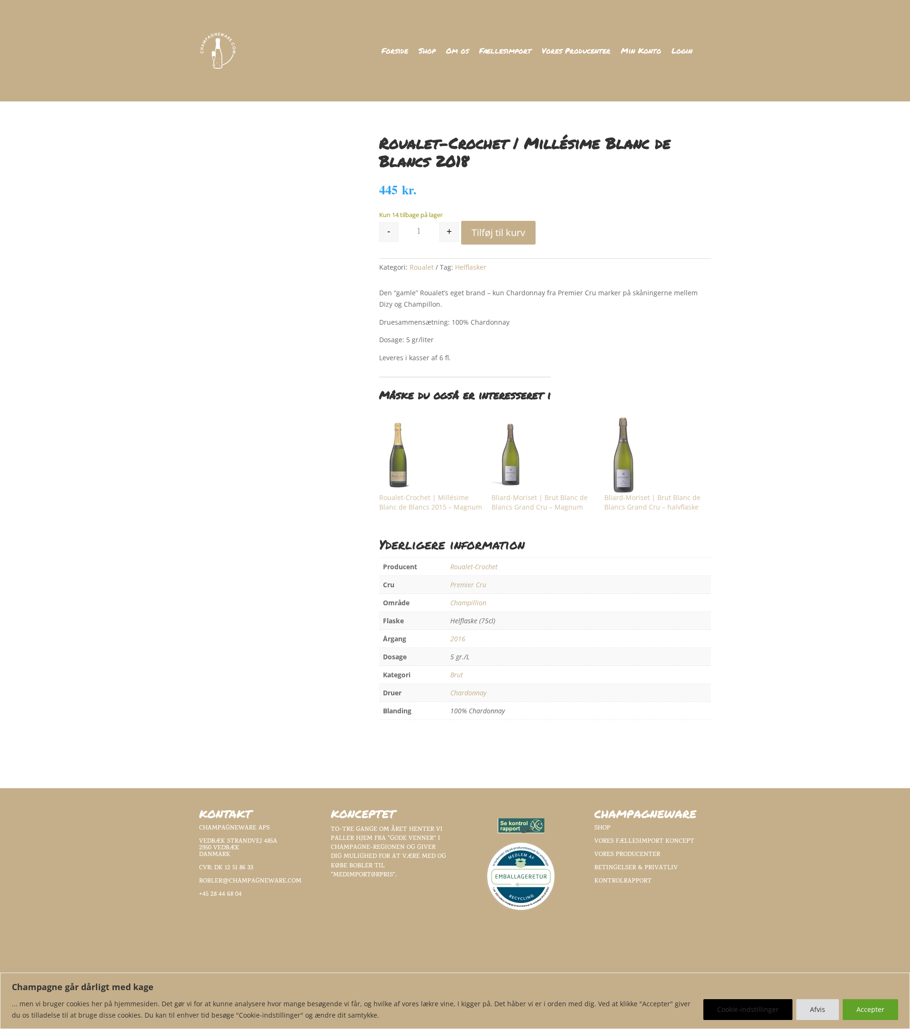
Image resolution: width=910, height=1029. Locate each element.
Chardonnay (468, 692)
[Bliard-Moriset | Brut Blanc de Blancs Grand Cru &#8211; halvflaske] (656, 455)
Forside (395, 51)
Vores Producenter (576, 51)
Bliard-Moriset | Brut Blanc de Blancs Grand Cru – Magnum (539, 502)
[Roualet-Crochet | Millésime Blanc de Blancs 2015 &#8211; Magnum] (430, 455)
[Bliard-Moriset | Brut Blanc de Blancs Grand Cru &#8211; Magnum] (543, 455)
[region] (455, 1001)
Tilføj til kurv (498, 232)
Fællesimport (505, 51)
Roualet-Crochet (474, 566)
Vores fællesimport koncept (644, 842)
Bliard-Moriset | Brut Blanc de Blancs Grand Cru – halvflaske (652, 502)
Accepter (870, 1009)
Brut (456, 674)
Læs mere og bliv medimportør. (385, 891)
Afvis (817, 1009)
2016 (457, 638)
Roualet (422, 267)
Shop (427, 51)
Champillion (468, 602)
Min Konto (641, 51)
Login (682, 51)
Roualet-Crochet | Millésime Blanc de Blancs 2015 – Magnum (430, 502)
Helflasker (470, 267)
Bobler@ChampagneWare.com (250, 881)
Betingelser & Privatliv (636, 868)
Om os (457, 51)
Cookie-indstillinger (748, 1009)
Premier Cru (468, 584)
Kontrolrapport (623, 881)
